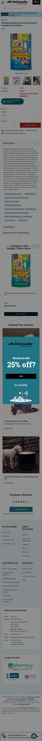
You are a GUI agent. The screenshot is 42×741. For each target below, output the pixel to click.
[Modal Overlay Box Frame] (21, 370)
